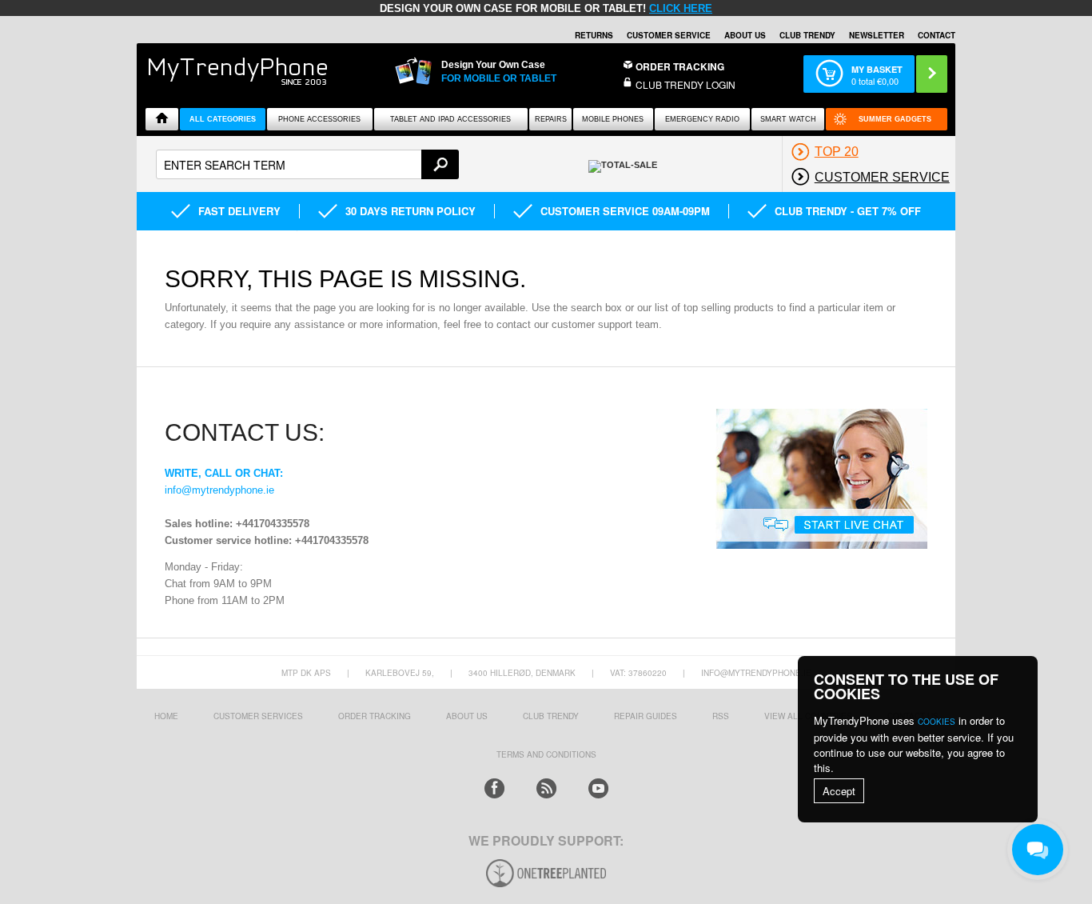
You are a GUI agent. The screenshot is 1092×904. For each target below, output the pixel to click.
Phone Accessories (319, 119)
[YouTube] (598, 788)
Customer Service (669, 35)
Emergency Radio (702, 119)
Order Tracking (680, 66)
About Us (745, 35)
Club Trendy (807, 35)
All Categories (222, 119)
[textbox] (307, 164)
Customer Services (258, 716)
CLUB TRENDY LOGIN (685, 84)
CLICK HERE (680, 8)
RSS (720, 716)
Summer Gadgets (895, 119)
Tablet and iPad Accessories (450, 119)
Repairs (551, 119)
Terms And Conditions (546, 754)
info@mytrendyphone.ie (219, 490)
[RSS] (546, 788)
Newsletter (876, 35)
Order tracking (374, 716)
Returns (594, 35)
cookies (936, 721)
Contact (936, 35)
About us (467, 716)
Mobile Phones (613, 119)
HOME (166, 716)
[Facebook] (494, 788)
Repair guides (645, 716)
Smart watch (788, 119)
